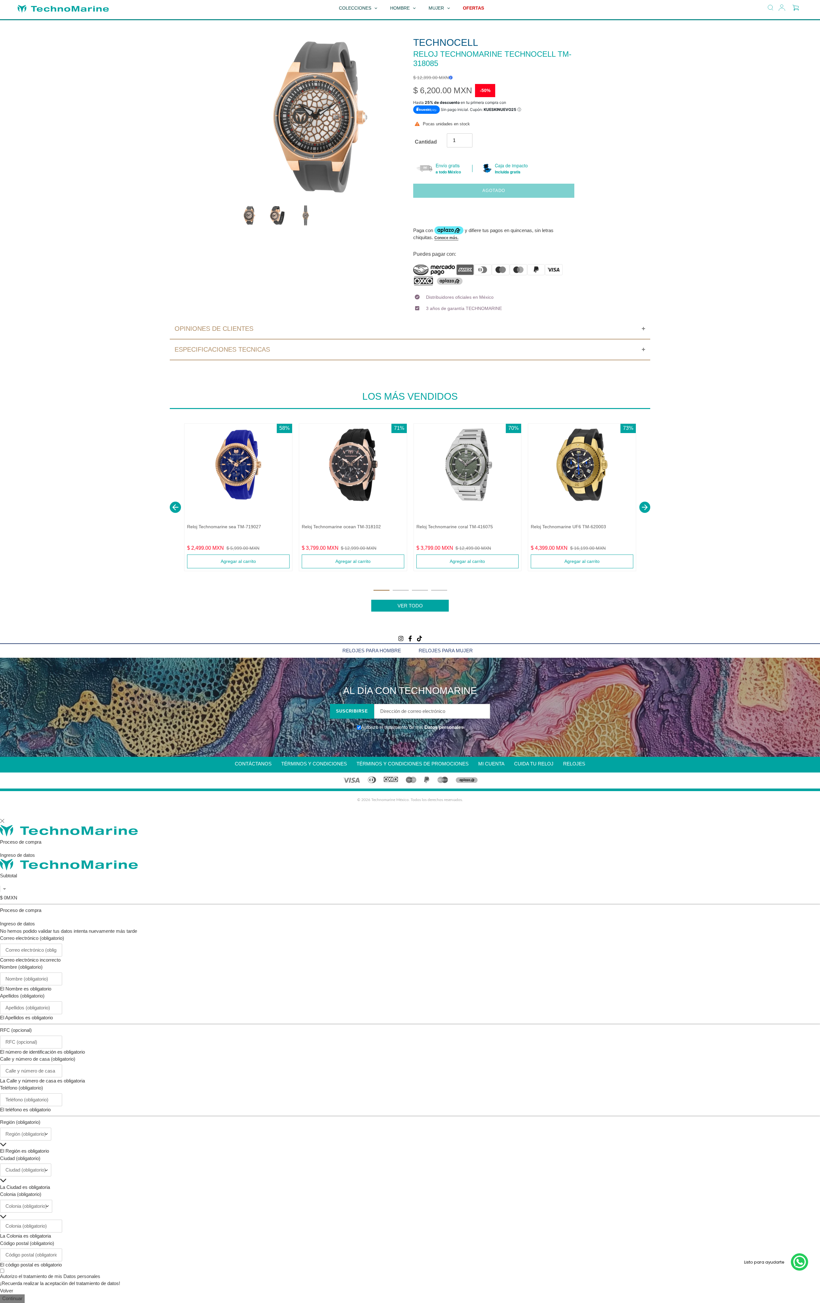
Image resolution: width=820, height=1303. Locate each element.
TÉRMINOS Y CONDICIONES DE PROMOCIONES (413, 763)
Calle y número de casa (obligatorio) (37, 1059)
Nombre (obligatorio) (21, 967)
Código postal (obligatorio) (27, 1243)
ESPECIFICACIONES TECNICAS (222, 349)
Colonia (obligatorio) (20, 1194)
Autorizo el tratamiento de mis (50, 1276)
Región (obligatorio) (20, 1122)
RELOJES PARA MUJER (446, 650)
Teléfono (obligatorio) (21, 1087)
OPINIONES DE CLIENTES (214, 328)
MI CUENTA (491, 763)
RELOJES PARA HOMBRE (371, 650)
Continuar (12, 1298)
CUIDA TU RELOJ (534, 763)
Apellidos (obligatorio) (22, 995)
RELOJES (574, 763)
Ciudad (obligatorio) (20, 1158)
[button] (175, 507)
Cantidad (426, 142)
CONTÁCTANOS (253, 763)
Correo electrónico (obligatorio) (32, 938)
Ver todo (410, 605)
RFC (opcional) (16, 1030)
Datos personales (443, 727)
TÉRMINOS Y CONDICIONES (314, 763)
